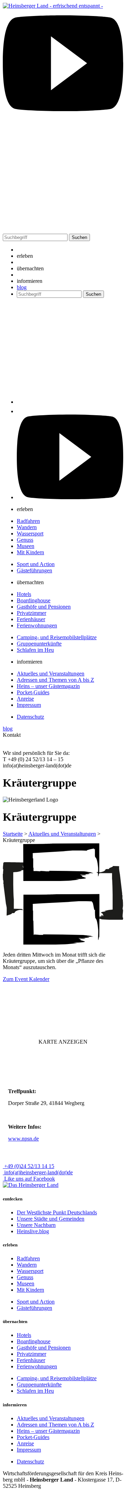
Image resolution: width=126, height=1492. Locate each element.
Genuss (25, 540)
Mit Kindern (30, 552)
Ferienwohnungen (37, 625)
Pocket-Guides (33, 692)
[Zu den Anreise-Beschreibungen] (30, 1185)
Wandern (27, 527)
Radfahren (28, 521)
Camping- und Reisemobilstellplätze (57, 637)
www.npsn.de (23, 1139)
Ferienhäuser (31, 619)
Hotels (24, 594)
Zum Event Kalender (26, 979)
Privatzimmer (31, 613)
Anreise (25, 699)
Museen (25, 546)
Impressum (29, 705)
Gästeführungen (34, 570)
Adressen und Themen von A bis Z (55, 680)
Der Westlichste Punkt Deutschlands (57, 1212)
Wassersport (30, 533)
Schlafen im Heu (35, 650)
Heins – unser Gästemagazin (48, 686)
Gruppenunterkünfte (39, 644)
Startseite (13, 834)
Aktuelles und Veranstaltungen (50, 674)
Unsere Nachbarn (36, 1225)
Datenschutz (30, 717)
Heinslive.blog (33, 1231)
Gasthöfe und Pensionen (44, 607)
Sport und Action (36, 564)
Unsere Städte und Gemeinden (50, 1219)
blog (22, 287)
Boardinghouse (33, 600)
